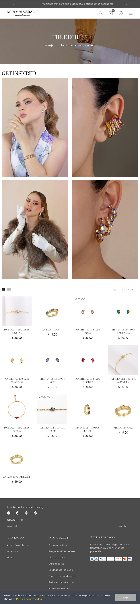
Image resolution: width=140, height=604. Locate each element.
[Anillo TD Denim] (52, 311)
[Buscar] (100, 13)
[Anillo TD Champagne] (17, 458)
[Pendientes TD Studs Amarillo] (17, 360)
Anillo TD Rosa (123, 427)
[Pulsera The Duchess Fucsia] (17, 409)
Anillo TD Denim (52, 329)
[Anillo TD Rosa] (123, 409)
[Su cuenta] (120, 13)
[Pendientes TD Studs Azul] (52, 360)
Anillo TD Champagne (16, 476)
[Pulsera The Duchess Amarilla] (123, 360)
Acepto (126, 597)
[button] (13, 4)
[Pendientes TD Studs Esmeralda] (123, 311)
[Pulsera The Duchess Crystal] (17, 311)
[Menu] (131, 13)
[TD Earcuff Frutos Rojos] (88, 409)
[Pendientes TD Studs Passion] (88, 360)
